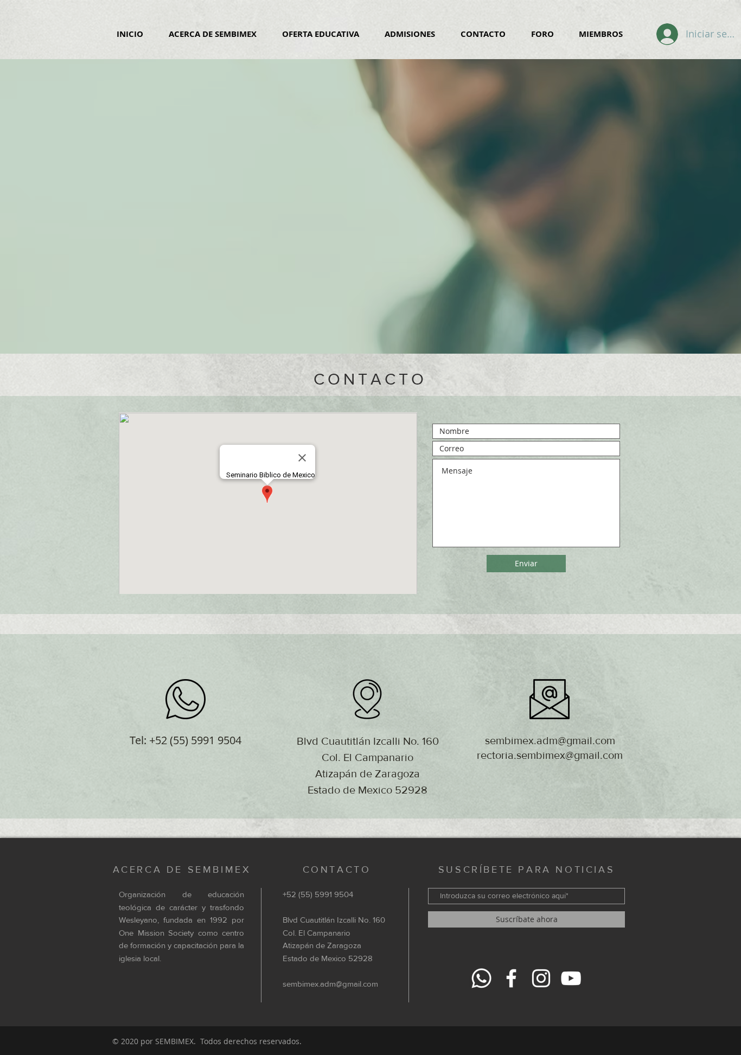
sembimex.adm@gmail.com (550, 740)
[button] (212, 34)
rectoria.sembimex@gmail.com (550, 755)
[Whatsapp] (481, 978)
